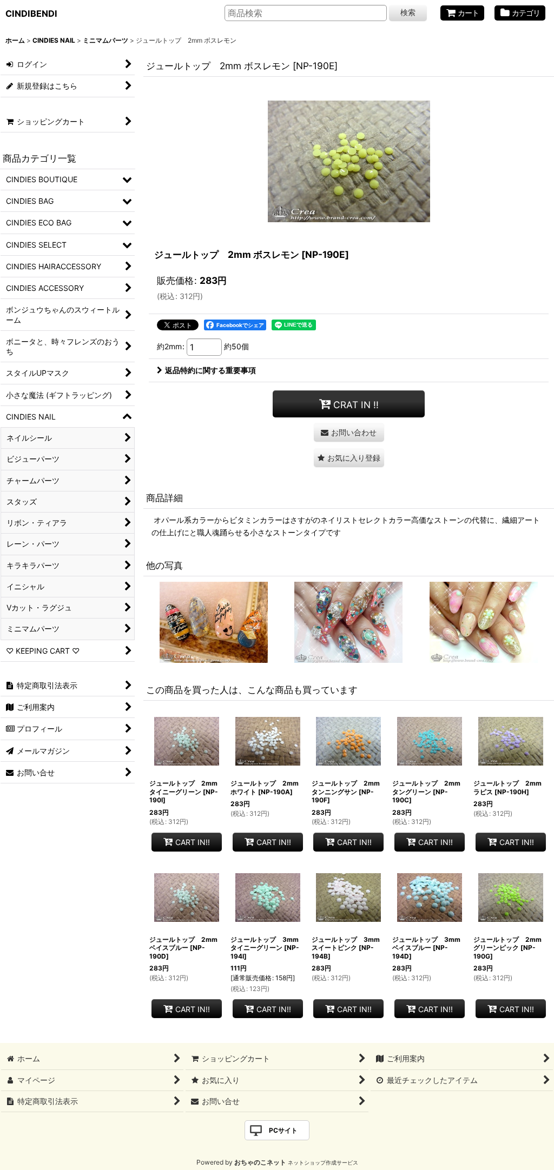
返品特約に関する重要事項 (210, 370)
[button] (349, 457)
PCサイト (283, 1130)
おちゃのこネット (260, 1162)
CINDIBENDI (31, 13)
